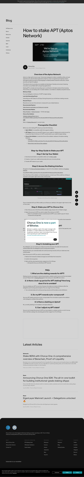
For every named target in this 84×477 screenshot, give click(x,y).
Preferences (57, 472)
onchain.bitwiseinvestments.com (36, 235)
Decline (67, 472)
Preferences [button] (15, 473)
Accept (77, 472)
